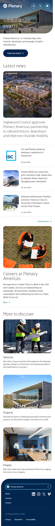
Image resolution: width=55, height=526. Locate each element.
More (5, 302)
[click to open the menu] (33, 5)
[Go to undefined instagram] (38, 498)
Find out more (14, 53)
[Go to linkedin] (33, 498)
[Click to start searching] (40, 6)
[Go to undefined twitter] (44, 498)
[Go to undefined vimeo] (49, 498)
